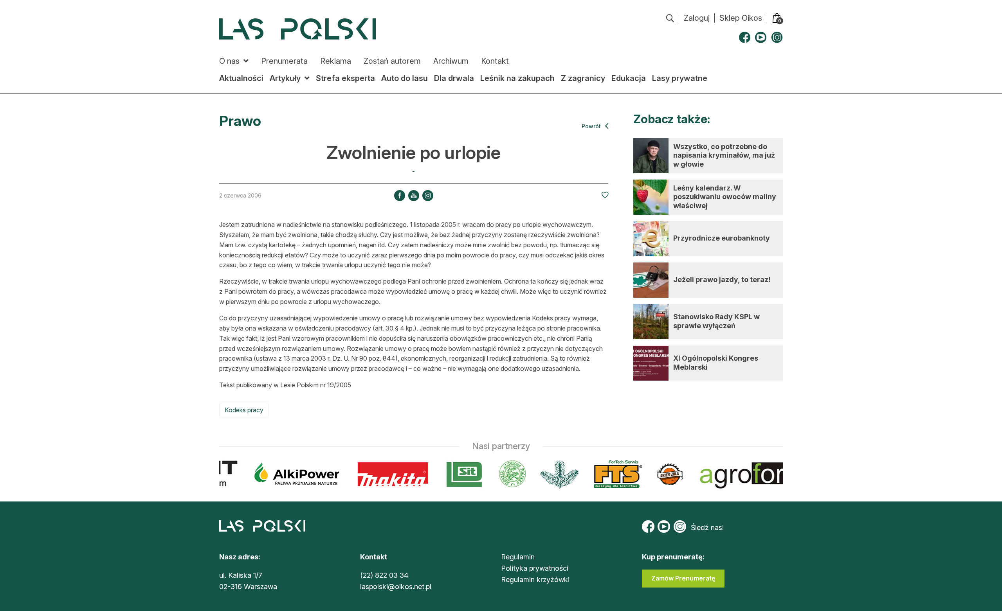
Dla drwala (454, 78)
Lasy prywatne (679, 78)
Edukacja (628, 78)
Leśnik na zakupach (517, 78)
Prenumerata (284, 61)
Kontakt (495, 61)
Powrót (592, 126)
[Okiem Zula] (664, 474)
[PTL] (554, 474)
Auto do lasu (404, 78)
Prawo (240, 120)
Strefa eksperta (345, 78)
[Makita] (388, 474)
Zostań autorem (392, 61)
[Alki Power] (292, 474)
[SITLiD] (459, 474)
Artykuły (285, 78)
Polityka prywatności (534, 568)
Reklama (335, 61)
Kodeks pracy (244, 410)
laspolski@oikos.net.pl (395, 586)
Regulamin (518, 557)
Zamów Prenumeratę (683, 578)
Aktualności (241, 78)
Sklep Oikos (740, 18)
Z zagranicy (583, 78)
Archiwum (451, 61)
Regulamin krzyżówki (535, 579)
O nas (229, 61)
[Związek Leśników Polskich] (507, 474)
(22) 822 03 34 (384, 575)
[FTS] (612, 474)
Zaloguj (697, 18)
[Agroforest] (764, 474)
